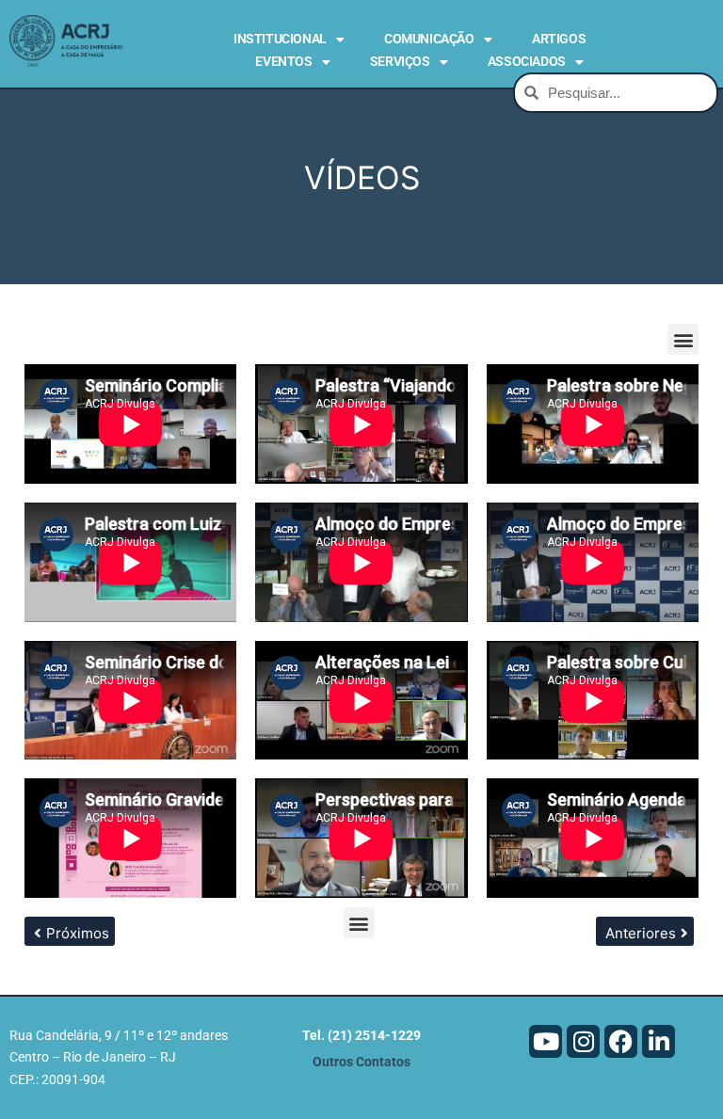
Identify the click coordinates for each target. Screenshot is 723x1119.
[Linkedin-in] (658, 1041)
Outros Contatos (361, 1062)
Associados (527, 61)
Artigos (559, 38)
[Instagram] (583, 1041)
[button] (683, 339)
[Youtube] (545, 1041)
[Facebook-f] (620, 1041)
